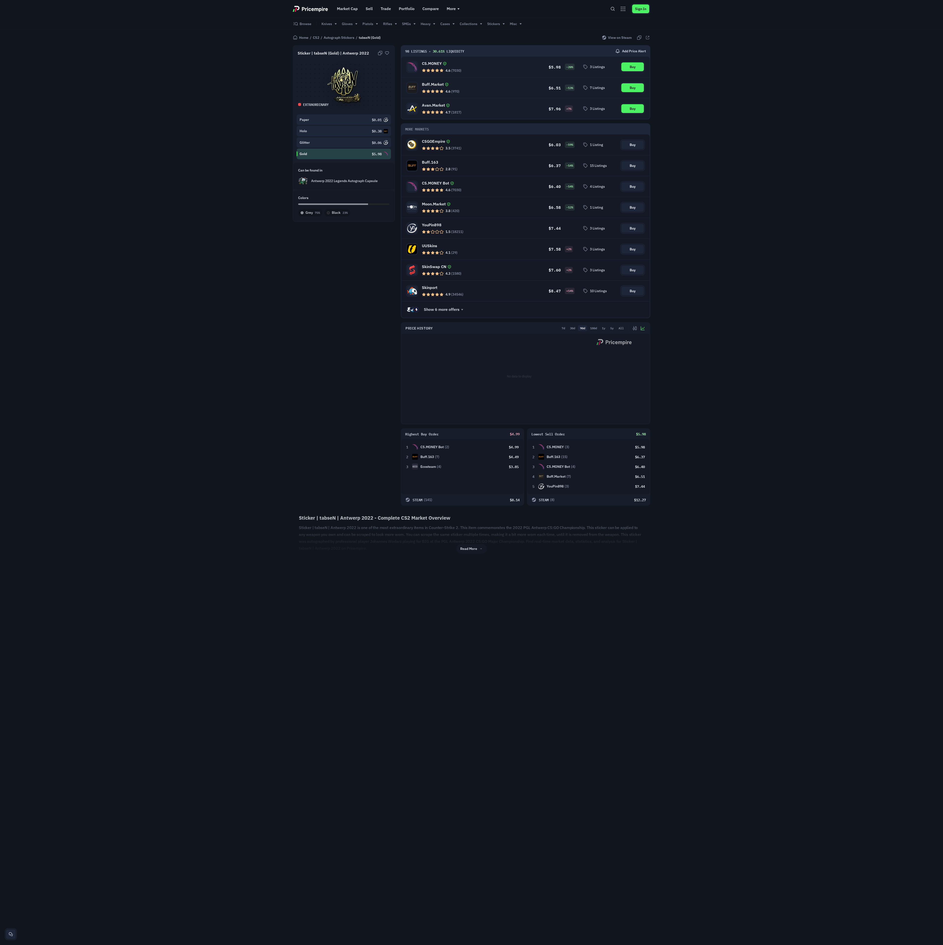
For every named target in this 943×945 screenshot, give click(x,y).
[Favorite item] (387, 53)
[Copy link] (639, 37)
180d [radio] (593, 328)
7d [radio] (563, 328)
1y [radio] (603, 328)
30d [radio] (572, 328)
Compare (430, 8)
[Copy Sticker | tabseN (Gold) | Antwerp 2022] (380, 53)
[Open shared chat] (11, 934)
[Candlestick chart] (635, 328)
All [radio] (621, 328)
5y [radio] (612, 328)
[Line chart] (643, 328)
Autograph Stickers (339, 37)
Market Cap (347, 8)
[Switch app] (623, 9)
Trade (386, 8)
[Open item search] (613, 9)
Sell (369, 8)
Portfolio (407, 8)
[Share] (647, 37)
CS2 (316, 37)
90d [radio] (582, 328)
